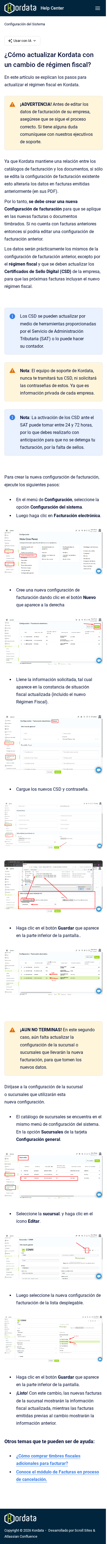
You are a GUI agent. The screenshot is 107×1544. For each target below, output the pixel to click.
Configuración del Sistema (24, 24)
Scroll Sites (83, 1530)
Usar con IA (22, 41)
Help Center (52, 8)
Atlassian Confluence (20, 1536)
